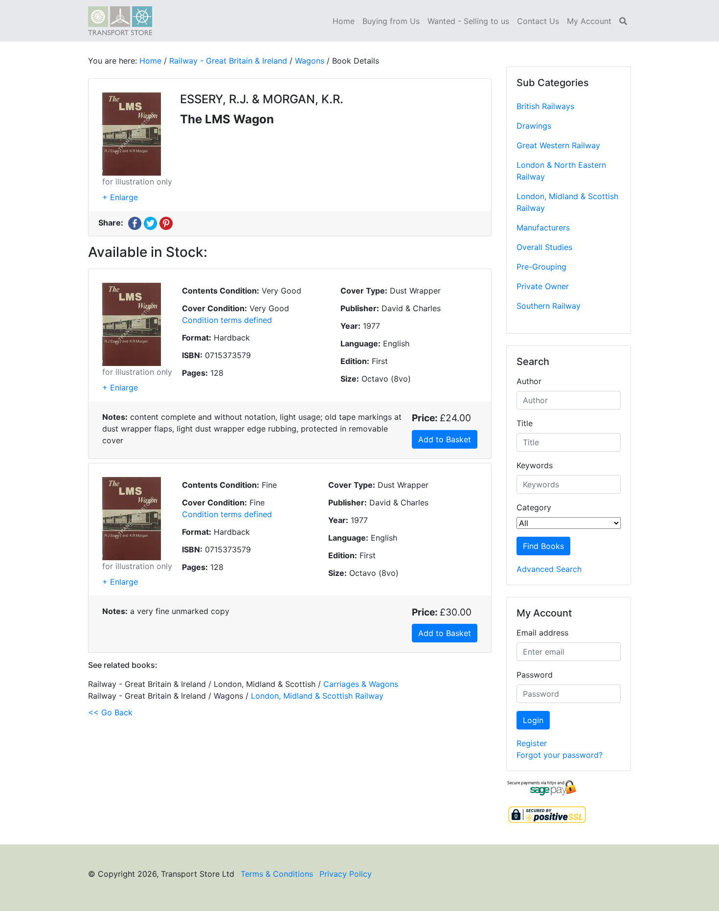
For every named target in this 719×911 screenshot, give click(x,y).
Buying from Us (391, 21)
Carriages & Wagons (360, 684)
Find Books (543, 546)
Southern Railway (549, 306)
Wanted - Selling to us (468, 21)
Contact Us (538, 21)
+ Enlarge (120, 197)
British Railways (545, 106)
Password (535, 675)
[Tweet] (150, 223)
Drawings (534, 126)
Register (532, 743)
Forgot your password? (560, 755)
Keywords (535, 465)
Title (525, 423)
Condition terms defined (227, 320)
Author (529, 381)
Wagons (309, 61)
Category (534, 507)
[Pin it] (166, 223)
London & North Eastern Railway (561, 171)
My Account (589, 21)
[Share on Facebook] (134, 223)
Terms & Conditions (277, 874)
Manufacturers (543, 227)
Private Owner (543, 286)
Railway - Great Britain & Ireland (228, 61)
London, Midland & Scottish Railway (567, 202)
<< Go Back (110, 712)
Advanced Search (549, 569)
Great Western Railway (558, 145)
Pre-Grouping (541, 267)
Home (344, 21)
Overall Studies (544, 247)
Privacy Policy (345, 874)
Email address (542, 633)
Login (533, 720)
